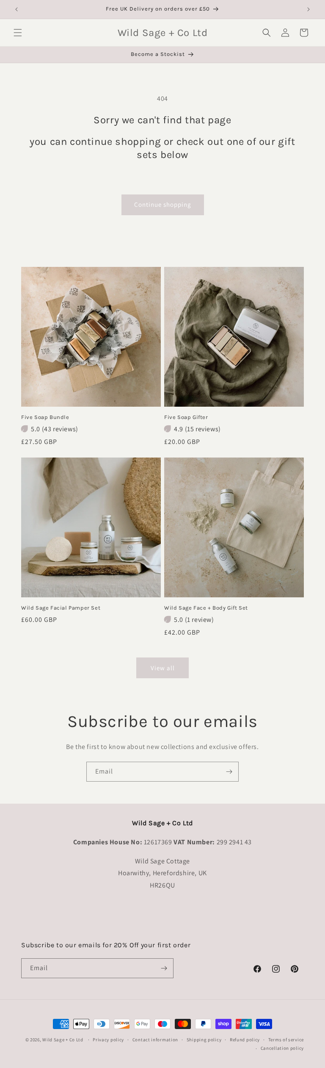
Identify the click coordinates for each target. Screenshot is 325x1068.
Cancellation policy (282, 1048)
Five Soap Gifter (186, 417)
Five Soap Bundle (45, 417)
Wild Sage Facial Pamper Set (60, 608)
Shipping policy (204, 1040)
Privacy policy (108, 1040)
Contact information (155, 1040)
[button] (17, 32)
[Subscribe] (229, 772)
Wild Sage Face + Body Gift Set (206, 608)
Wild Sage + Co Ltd (62, 1040)
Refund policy (245, 1040)
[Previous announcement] (16, 9)
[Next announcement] (308, 9)
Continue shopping (162, 204)
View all (163, 668)
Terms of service (286, 1040)
